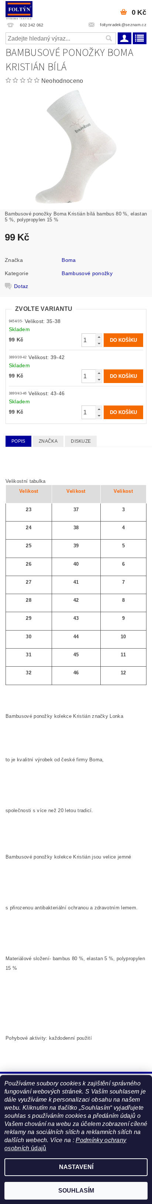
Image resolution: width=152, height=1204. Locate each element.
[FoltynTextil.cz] (19, 9)
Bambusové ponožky (87, 273)
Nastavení (76, 1167)
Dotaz (21, 286)
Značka (48, 441)
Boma (69, 260)
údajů (38, 1148)
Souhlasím (76, 1190)
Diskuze (81, 441)
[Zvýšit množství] (99, 336)
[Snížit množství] (99, 343)
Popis (18, 441)
